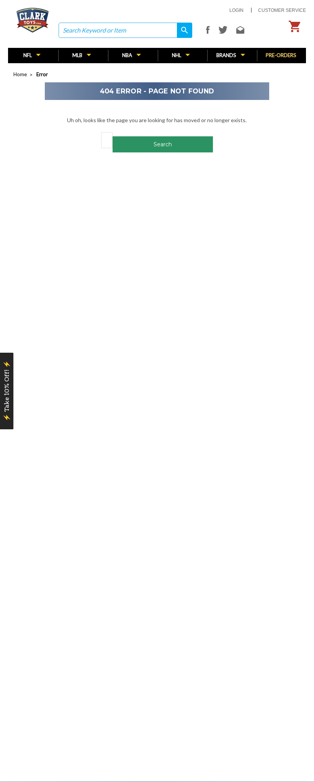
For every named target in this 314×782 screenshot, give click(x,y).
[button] (6, 391)
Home (20, 74)
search (182, 30)
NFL (28, 55)
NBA (127, 55)
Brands (226, 55)
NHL (177, 55)
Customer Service (282, 10)
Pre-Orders (281, 55)
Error (42, 74)
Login (236, 10)
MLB (77, 55)
